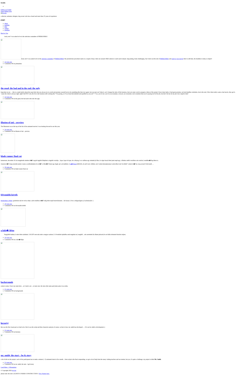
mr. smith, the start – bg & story (16, 355)
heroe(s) (4, 323)
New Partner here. (44, 373)
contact (6, 28)
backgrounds (7, 282)
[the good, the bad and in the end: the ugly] (17, 84)
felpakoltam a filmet (6, 200)
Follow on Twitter (6, 9)
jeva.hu (14, 370)
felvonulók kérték (9, 195)
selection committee (47, 59)
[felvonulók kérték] (17, 191)
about (6, 23)
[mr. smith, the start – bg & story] (17, 351)
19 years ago (8, 167)
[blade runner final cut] (8, 152)
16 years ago (8, 129)
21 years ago (8, 289)
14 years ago (8, 62)
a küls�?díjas (7, 230)
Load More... (8, 367)
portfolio (6, 25)
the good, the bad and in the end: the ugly (20, 88)
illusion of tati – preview (12, 122)
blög (5, 27)
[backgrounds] (17, 278)
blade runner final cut (11, 156)
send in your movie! (177, 59)
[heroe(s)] (17, 319)
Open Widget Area (6, 11)
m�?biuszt (73, 164)
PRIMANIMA (59, 59)
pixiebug (7, 30)
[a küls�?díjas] (13, 226)
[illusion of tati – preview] (17, 118)
